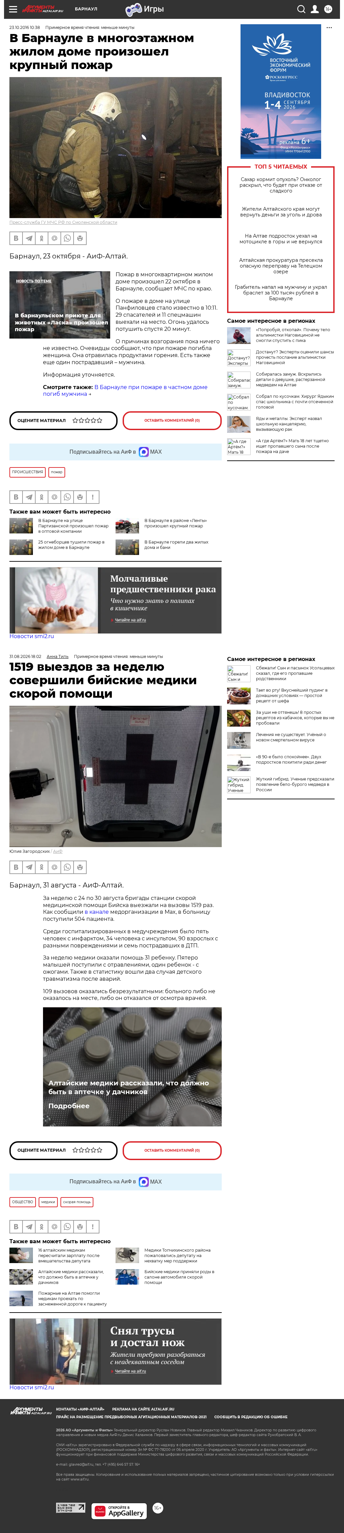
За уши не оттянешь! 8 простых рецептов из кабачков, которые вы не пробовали (295, 718)
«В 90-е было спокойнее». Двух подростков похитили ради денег (291, 759)
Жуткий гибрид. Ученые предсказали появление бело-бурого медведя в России (295, 784)
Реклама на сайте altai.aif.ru (143, 1409)
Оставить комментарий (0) (172, 420)
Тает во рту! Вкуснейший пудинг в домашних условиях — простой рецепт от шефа (292, 695)
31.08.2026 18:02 (25, 656)
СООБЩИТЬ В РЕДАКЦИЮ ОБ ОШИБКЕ (251, 1417)
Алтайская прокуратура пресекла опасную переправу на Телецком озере (281, 266)
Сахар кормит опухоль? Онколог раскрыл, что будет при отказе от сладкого (281, 185)
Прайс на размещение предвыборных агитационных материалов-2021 (131, 1417)
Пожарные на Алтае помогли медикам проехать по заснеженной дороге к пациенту (72, 1298)
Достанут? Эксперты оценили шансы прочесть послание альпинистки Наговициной (295, 357)
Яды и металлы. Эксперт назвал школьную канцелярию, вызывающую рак (289, 424)
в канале (97, 912)
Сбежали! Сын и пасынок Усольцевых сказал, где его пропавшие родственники (295, 673)
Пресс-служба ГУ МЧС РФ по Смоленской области (63, 222)
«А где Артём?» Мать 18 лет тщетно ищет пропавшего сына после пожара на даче (292, 446)
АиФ (57, 851)
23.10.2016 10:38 (24, 27)
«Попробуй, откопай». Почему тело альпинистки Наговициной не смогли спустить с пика (293, 335)
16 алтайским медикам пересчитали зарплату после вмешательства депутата (68, 1255)
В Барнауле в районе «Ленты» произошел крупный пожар (175, 523)
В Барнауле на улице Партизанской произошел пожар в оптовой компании (73, 526)
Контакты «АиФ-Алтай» (80, 1409)
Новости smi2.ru (31, 636)
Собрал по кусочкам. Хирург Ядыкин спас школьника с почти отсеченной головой (295, 402)
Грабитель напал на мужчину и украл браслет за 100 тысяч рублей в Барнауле (281, 293)
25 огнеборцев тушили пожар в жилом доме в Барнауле (71, 544)
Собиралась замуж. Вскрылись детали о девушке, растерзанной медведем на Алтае (290, 379)
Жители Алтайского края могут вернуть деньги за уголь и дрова (281, 212)
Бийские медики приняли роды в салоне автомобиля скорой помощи (179, 1277)
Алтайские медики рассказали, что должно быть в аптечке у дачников (128, 1087)
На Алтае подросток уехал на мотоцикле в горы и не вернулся (281, 239)
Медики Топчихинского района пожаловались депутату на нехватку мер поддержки (177, 1255)
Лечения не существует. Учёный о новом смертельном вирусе (291, 737)
